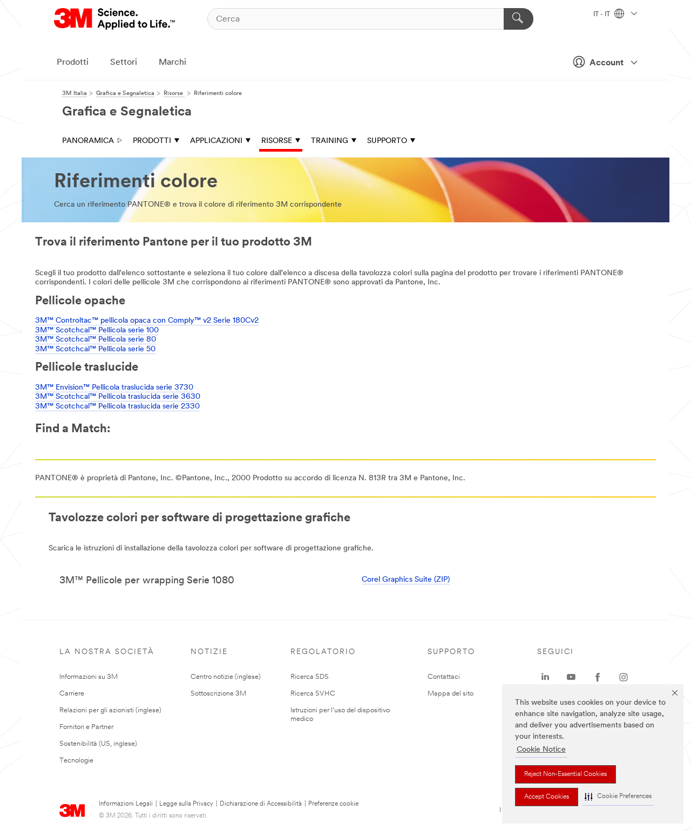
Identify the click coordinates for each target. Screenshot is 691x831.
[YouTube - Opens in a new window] (571, 677)
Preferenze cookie (333, 804)
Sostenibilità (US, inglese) (98, 743)
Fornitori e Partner (86, 727)
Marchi (172, 62)
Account (606, 63)
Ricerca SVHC (312, 693)
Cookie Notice (541, 750)
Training (329, 141)
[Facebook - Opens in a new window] (598, 677)
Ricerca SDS (309, 676)
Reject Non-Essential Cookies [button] (565, 774)
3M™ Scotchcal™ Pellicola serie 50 (95, 349)
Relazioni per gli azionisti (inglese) (110, 710)
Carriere (71, 693)
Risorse (276, 141)
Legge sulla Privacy (186, 804)
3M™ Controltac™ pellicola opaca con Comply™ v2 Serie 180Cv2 (147, 321)
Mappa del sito (450, 693)
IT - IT (602, 14)
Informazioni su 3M (88, 676)
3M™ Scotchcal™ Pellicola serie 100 (97, 330)
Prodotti (73, 62)
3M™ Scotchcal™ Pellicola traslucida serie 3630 (117, 397)
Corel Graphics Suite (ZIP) (406, 580)
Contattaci (444, 676)
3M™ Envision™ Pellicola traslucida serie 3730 (114, 388)
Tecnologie (76, 760)
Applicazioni (216, 141)
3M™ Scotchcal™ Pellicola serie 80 (95, 340)
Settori (123, 62)
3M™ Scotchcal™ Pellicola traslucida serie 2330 (117, 407)
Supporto (387, 141)
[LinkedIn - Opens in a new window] (545, 677)
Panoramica (88, 141)
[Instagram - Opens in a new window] (623, 677)
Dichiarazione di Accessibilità (261, 804)
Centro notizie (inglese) (226, 676)
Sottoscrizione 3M (218, 693)
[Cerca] (518, 19)
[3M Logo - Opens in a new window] (115, 19)
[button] (618, 797)
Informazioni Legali (126, 804)
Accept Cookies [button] (546, 797)
